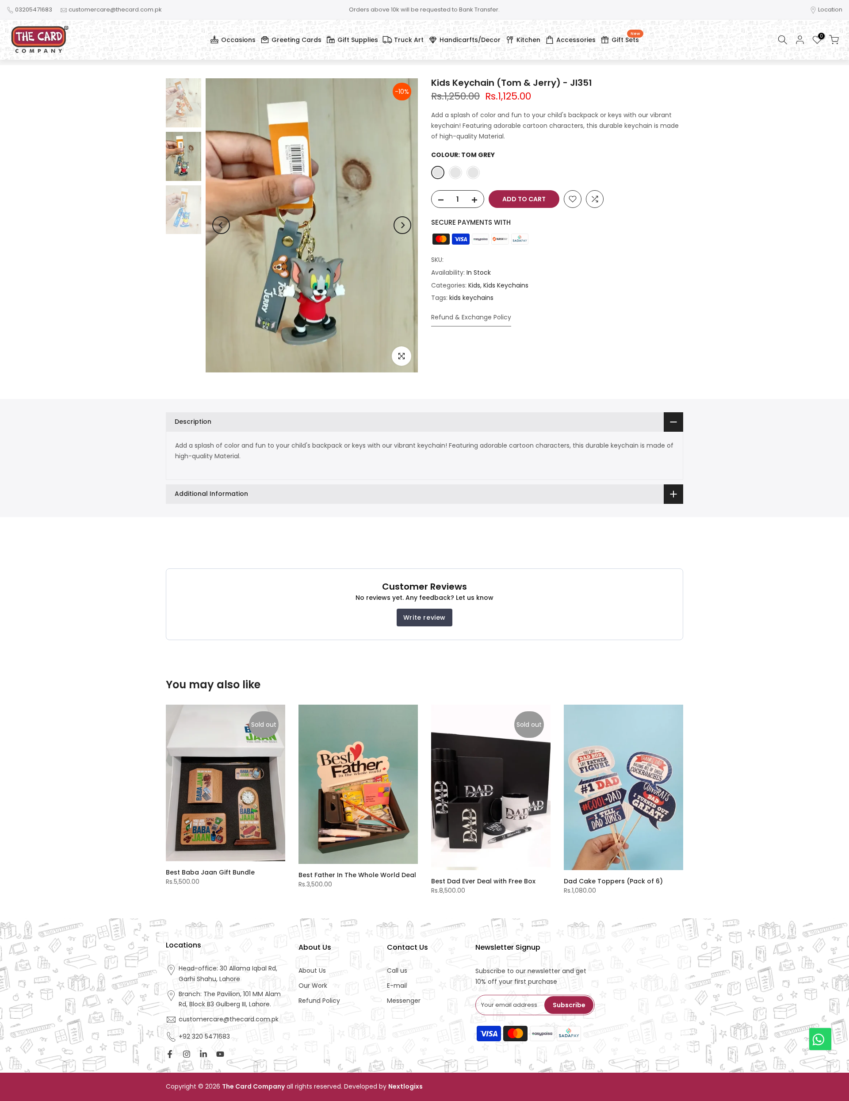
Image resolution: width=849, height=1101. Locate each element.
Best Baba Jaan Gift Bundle (210, 872)
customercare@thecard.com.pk (115, 9)
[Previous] (221, 225)
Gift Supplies (357, 39)
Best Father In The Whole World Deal (357, 875)
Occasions (238, 39)
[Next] (402, 225)
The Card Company (253, 1086)
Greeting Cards (296, 39)
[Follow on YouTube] (220, 1054)
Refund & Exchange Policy (471, 317)
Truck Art (409, 39)
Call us (397, 971)
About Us (312, 971)
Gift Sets (626, 38)
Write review (424, 617)
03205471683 (33, 9)
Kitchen (528, 39)
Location (830, 9)
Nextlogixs (405, 1086)
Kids (474, 284)
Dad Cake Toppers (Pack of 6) (613, 881)
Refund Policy (319, 1001)
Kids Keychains (505, 284)
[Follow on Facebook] (170, 1054)
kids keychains (471, 297)
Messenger (404, 1001)
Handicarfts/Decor (470, 39)
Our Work (312, 986)
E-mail (397, 986)
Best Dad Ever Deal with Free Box (483, 881)
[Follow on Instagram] (187, 1054)
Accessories (576, 39)
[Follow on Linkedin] (203, 1054)
